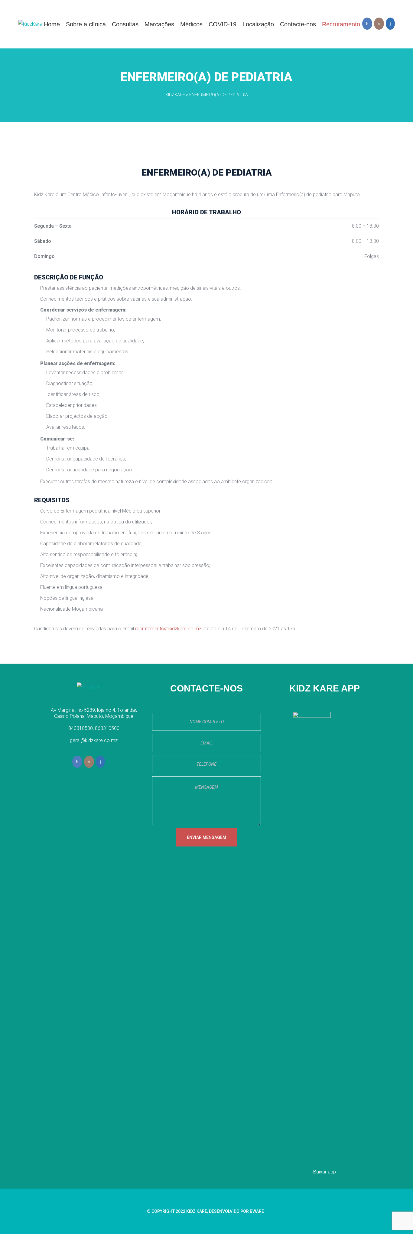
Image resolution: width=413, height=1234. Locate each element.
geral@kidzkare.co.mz (94, 740)
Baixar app (324, 1172)
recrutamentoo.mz (168, 629)
